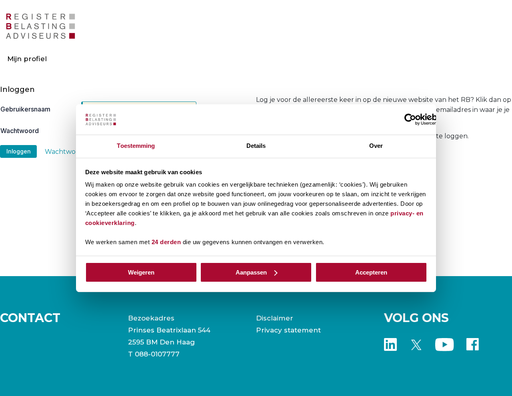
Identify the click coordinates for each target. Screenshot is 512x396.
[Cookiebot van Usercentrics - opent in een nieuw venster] (410, 119)
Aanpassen (251, 272)
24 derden (166, 242)
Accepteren (371, 272)
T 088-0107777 (154, 354)
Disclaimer (274, 318)
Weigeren (141, 272)
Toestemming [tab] (136, 145)
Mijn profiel (27, 59)
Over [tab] (376, 145)
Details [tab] (256, 145)
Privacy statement (288, 330)
